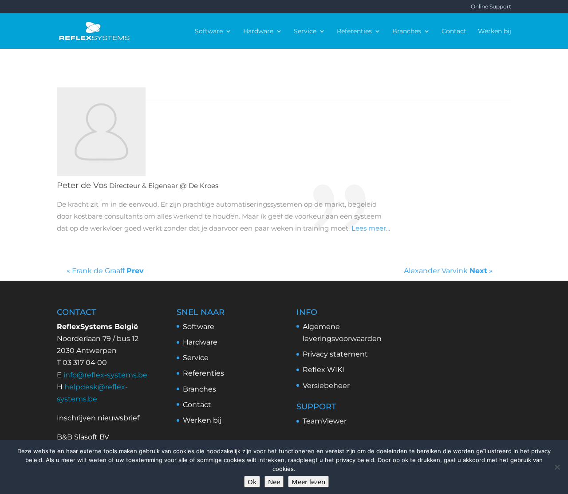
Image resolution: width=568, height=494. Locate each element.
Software (209, 31)
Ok (252, 481)
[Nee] (556, 467)
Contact (454, 31)
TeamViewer (325, 421)
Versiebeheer (326, 385)
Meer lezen (308, 481)
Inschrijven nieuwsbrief (98, 418)
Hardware (258, 31)
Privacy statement (335, 354)
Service (305, 31)
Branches (406, 31)
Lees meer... (370, 228)
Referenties (354, 31)
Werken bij (494, 31)
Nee (274, 481)
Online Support (491, 7)
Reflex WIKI (323, 369)
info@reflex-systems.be (105, 375)
